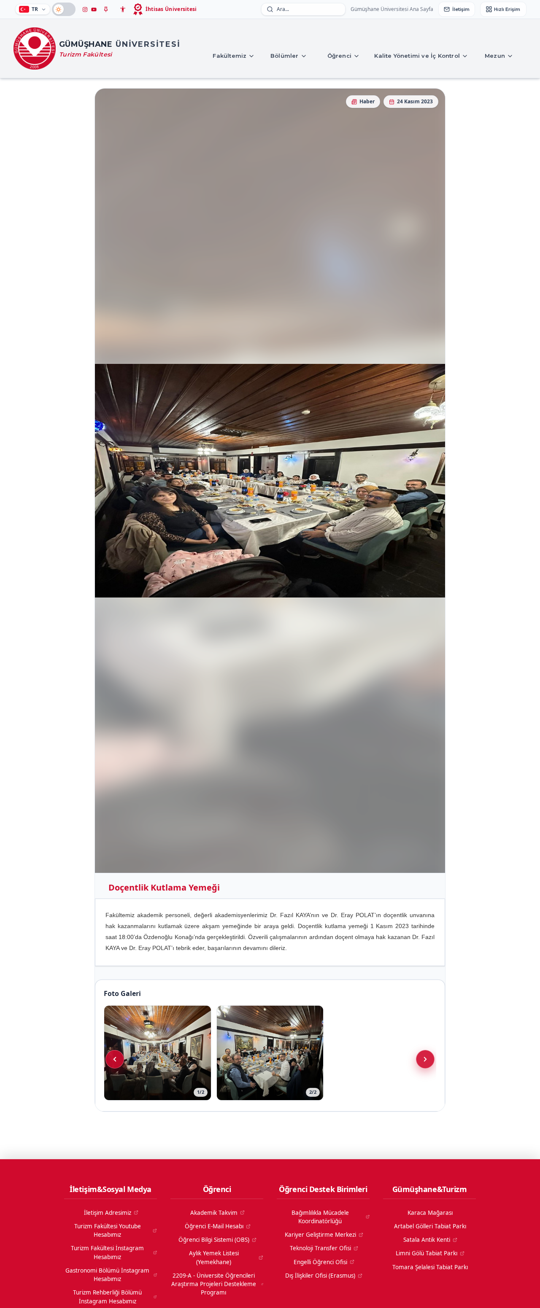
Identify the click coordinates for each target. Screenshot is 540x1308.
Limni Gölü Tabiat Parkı (426, 1253)
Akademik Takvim (214, 1212)
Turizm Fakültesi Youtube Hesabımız (107, 1230)
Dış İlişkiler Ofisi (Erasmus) (320, 1275)
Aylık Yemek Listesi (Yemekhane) (214, 1257)
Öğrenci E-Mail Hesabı (214, 1226)
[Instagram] (85, 9)
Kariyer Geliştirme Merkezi (320, 1234)
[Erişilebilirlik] (122, 9)
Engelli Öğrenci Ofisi (320, 1262)
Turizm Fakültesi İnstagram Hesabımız (107, 1252)
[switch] (64, 9)
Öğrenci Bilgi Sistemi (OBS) (213, 1239)
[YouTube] (94, 9)
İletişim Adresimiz (107, 1212)
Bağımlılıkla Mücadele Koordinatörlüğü (320, 1217)
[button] (105, 9)
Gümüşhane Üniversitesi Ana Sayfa (392, 9)
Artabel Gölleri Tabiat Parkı (430, 1226)
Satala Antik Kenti (426, 1239)
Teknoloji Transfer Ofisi (320, 1248)
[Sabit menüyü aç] (105, 9)
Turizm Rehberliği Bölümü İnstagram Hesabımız (107, 1297)
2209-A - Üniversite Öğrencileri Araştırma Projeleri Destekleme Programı (213, 1284)
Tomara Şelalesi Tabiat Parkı (430, 1267)
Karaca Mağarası (430, 1212)
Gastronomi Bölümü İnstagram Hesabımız (107, 1275)
